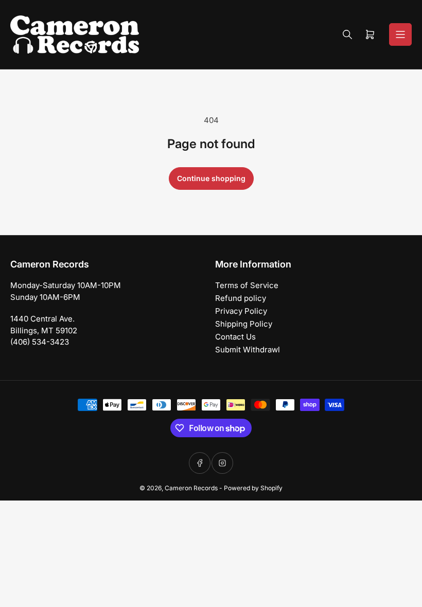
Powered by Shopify (253, 488)
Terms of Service (246, 285)
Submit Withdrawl (247, 349)
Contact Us (235, 337)
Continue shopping (211, 178)
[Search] (347, 34)
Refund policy (240, 298)
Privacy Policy (241, 311)
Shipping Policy (243, 324)
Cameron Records (191, 488)
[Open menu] (400, 34)
